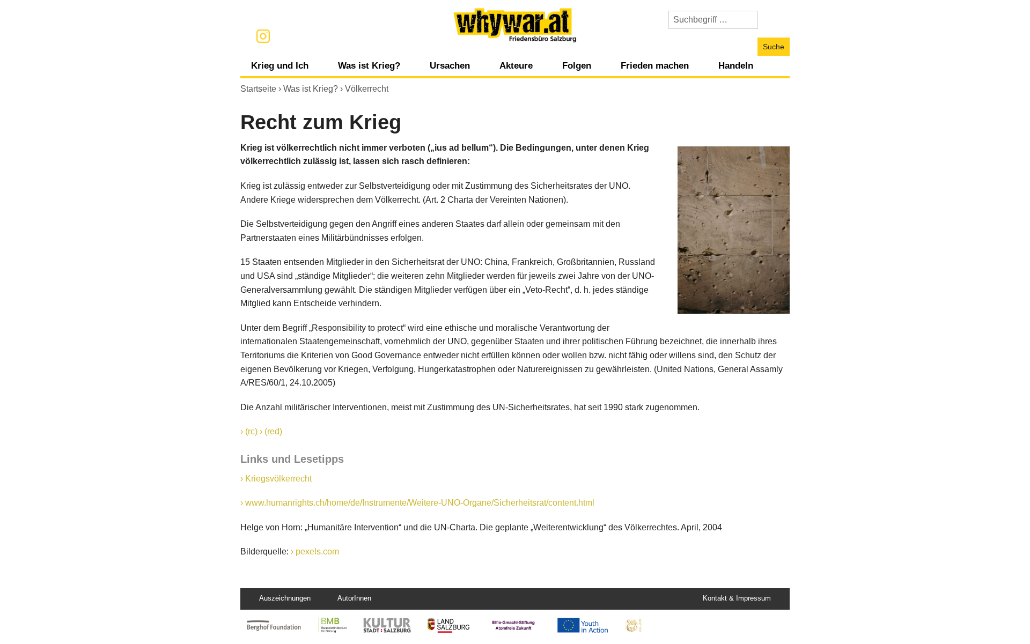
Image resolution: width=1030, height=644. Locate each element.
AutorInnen (354, 598)
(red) (273, 431)
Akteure (516, 65)
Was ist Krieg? (369, 65)
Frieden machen (655, 65)
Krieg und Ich (279, 65)
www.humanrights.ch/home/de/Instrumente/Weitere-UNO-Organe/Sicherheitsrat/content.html (419, 502)
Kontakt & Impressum (737, 598)
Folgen (576, 65)
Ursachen (450, 65)
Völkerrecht (366, 88)
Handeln (735, 65)
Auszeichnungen (285, 598)
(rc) (251, 431)
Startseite (258, 88)
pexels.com (317, 551)
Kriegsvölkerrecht (278, 478)
